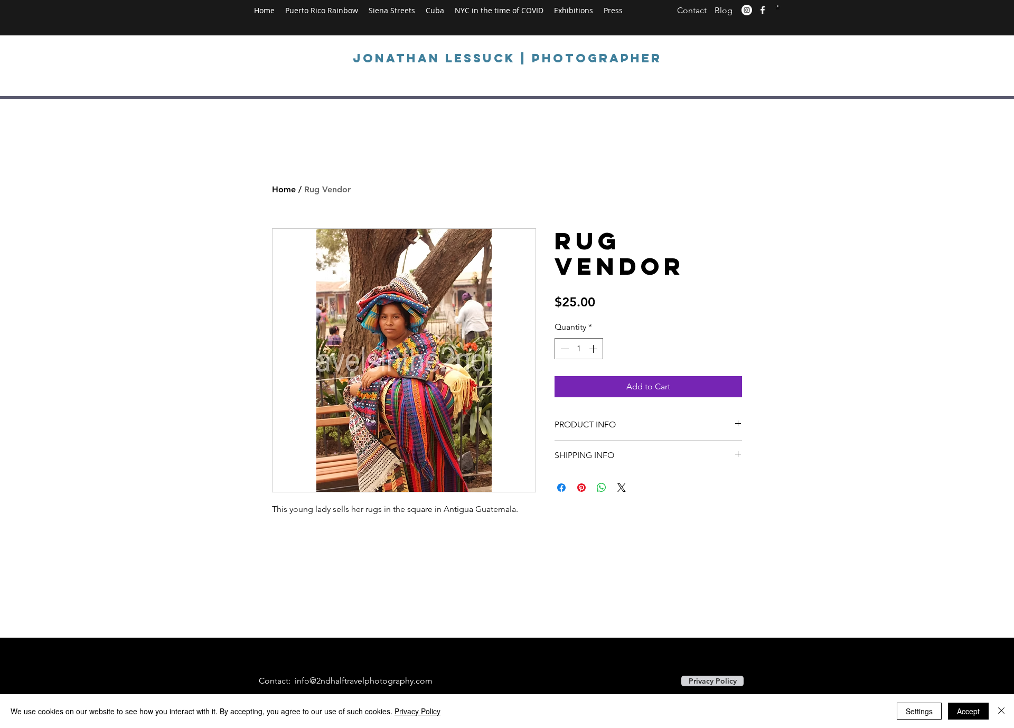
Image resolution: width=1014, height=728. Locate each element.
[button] (778, 7)
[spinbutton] (579, 349)
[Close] (1001, 711)
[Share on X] (621, 487)
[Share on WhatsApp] (601, 487)
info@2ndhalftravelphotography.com (364, 681)
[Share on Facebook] (561, 487)
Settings (919, 711)
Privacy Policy (417, 711)
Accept (968, 711)
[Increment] (594, 349)
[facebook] (762, 10)
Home (284, 189)
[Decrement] (563, 349)
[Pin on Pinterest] (581, 487)
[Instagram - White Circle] (746, 10)
